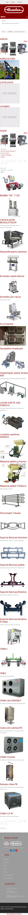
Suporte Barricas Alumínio (13, 537)
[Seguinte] (4, 163)
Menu (14, 17)
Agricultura (6, 862)
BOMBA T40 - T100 (10, 195)
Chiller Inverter (7, 757)
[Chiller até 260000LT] (13, 687)
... (17, 161)
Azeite (5, 868)
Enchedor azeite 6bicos (12, 276)
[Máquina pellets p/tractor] (13, 448)
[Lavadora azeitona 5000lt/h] (13, 421)
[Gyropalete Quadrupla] (13, 335)
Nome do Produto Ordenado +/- (8, 151)
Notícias (13, 2)
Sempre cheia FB (8, 784)
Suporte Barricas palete (12, 564)
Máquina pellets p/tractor (13, 461)
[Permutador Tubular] (13, 500)
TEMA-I (4, 649)
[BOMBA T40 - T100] (13, 182)
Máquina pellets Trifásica (13, 486)
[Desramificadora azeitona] (13, 239)
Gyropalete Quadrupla (11, 348)
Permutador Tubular (10, 513)
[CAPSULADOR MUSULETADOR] (13, 207)
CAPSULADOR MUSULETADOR (8, 221)
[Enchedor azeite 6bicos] (13, 263)
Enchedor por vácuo (10, 296)
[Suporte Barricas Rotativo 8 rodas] (13, 606)
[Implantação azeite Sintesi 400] (13, 360)
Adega (5, 865)
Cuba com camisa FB (11, 727)
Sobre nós (19, 2)
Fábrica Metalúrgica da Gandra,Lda (14, 914)
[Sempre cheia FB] (9, 771)
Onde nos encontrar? (12, 888)
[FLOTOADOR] (13, 311)
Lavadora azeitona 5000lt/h (9, 435)
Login (7, 2)
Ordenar (3, 157)
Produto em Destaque (6, 155)
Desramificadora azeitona (13, 251)
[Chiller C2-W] (13, 800)
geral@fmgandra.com (12, 892)
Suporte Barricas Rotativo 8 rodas (13, 620)
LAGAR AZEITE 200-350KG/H (10, 404)
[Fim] (6, 163)
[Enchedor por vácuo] (14, 286)
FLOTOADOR (6, 324)
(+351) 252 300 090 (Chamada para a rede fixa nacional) (16, 897)
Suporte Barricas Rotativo (13, 592)
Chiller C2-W (6, 813)
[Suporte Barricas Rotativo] (13, 579)
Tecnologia (6, 859)
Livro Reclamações (8, 878)
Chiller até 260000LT (10, 700)
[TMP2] (13, 660)
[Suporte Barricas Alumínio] (13, 524)
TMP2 (3, 673)
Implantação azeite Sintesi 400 (14, 374)
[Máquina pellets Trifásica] (13, 473)
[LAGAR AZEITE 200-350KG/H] (13, 390)
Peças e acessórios (8, 875)
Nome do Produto (5, 153)
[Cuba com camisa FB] (9, 715)
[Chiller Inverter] (13, 744)
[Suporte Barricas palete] (13, 552)
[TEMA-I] (13, 636)
